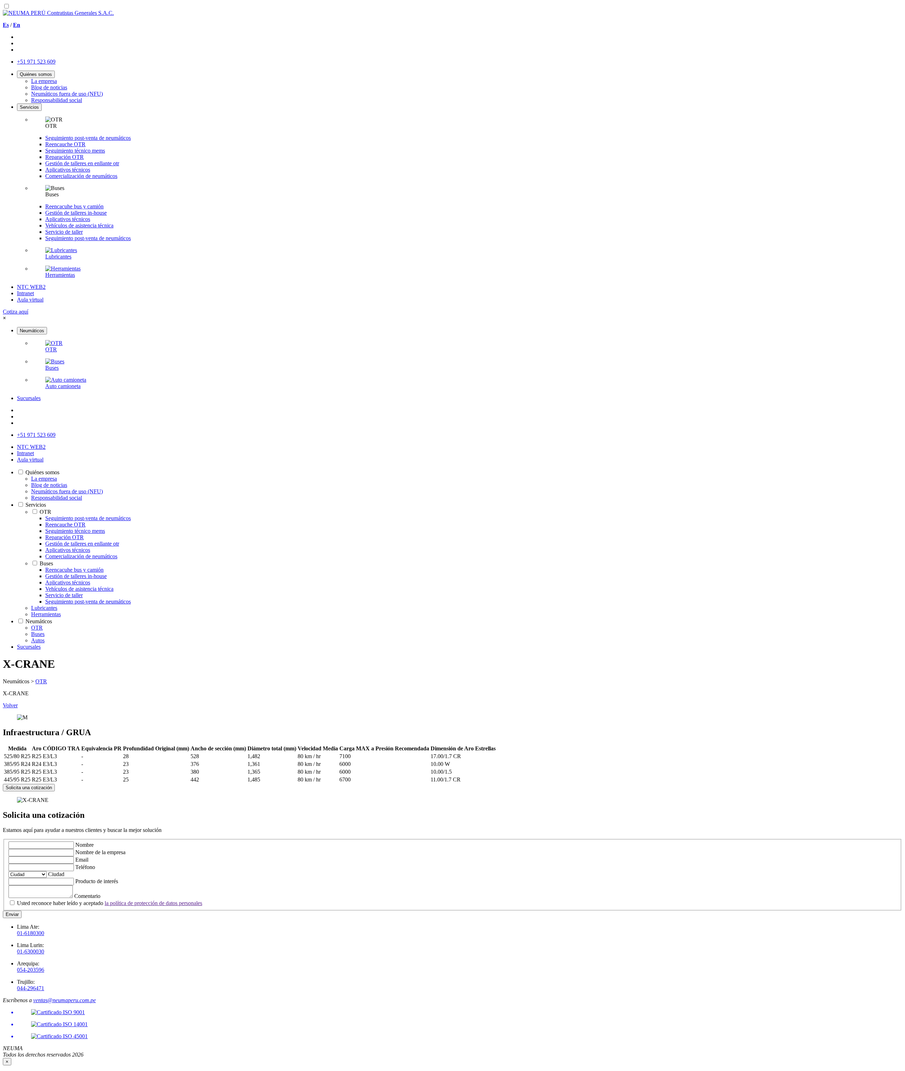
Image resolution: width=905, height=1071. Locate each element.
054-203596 (30, 970)
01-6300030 (30, 951)
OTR (41, 681)
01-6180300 (30, 933)
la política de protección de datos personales (153, 903)
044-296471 (30, 988)
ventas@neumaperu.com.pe (64, 1000)
